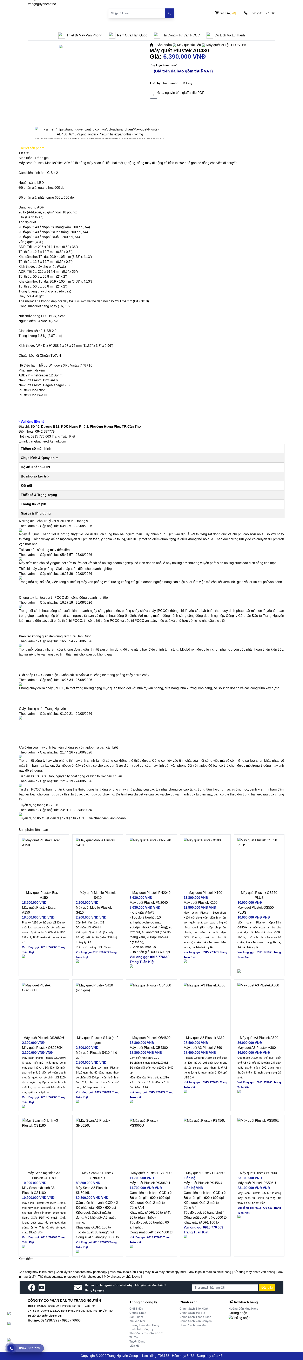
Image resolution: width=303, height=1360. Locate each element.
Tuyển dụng (137, 1341)
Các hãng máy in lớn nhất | (37, 1272)
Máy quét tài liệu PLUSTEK (226, 45)
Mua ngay (165, 92)
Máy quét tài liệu (189, 45)
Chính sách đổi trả (192, 1312)
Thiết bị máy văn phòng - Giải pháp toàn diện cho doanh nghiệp (65, 569)
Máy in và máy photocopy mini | (166, 1272)
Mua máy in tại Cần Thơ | (127, 1272)
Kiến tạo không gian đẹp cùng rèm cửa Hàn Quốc (55, 636)
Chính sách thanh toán (195, 1316)
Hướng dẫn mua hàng (144, 1325)
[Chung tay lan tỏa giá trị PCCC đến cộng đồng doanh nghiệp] (151, 606)
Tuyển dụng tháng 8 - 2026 (38, 805)
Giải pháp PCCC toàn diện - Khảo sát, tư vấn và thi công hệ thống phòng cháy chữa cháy (84, 675)
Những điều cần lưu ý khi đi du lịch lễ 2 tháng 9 (53, 521)
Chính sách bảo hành (194, 1308)
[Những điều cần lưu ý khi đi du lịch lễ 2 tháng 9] (151, 530)
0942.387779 (45, 431)
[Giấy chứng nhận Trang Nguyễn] (151, 718)
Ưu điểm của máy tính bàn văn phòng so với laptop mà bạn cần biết (68, 747)
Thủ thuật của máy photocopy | (59, 1276)
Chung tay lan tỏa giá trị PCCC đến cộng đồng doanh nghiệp (63, 597)
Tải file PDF (195, 92)
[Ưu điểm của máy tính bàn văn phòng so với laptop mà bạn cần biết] (151, 756)
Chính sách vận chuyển (196, 1321)
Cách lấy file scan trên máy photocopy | (83, 1272)
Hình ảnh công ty (141, 1329)
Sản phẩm (164, 45)
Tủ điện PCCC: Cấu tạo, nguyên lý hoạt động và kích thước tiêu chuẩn (70, 776)
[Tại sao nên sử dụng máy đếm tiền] (151, 559)
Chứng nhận (137, 1312)
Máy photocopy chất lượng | (123, 1276)
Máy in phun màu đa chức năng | (211, 1272)
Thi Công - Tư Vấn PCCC (146, 1333)
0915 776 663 (41, 436)
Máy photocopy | (92, 1276)
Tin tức (134, 1337)
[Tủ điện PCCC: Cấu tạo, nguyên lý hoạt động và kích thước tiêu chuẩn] (151, 785)
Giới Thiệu (136, 1308)
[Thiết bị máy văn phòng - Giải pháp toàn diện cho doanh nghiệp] (151, 578)
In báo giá (179, 92)
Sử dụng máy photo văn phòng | (255, 1272)
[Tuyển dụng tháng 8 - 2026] (151, 814)
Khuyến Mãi (137, 1321)
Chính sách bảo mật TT (195, 1325)
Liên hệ (134, 1345)
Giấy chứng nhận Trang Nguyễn (42, 708)
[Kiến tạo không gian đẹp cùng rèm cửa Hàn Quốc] (151, 645)
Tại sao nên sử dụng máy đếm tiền (44, 550)
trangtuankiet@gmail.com (47, 441)
